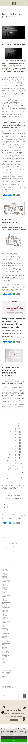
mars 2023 (4, 577)
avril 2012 (4, 647)
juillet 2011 (4, 658)
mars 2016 (4, 619)
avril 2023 (4, 576)
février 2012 (5, 650)
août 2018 (4, 614)
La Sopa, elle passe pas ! (13, 44)
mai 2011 (4, 660)
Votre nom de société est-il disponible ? (11, 554)
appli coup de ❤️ (6, 670)
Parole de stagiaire (8, 673)
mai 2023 (4, 574)
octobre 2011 (5, 654)
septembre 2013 (6, 633)
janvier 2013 (5, 640)
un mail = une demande (7, 553)
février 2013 (5, 639)
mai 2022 (4, 588)
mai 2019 (4, 608)
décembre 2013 (6, 630)
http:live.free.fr (12, 403)
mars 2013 (4, 637)
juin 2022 (4, 587)
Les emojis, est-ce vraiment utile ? (10, 548)
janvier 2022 (5, 593)
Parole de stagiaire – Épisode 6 (9, 550)
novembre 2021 (6, 595)
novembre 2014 (6, 621)
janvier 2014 (5, 629)
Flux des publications (7, 686)
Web (3, 676)
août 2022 (4, 584)
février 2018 (5, 618)
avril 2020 (4, 603)
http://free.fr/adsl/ (10, 516)
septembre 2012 (6, 643)
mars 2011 (4, 662)
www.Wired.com (12, 65)
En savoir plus (8, 734)
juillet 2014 (4, 625)
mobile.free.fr (6, 484)
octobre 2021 (5, 596)
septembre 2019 (6, 607)
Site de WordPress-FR (7, 689)
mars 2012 (4, 648)
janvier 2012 (5, 651)
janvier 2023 (5, 578)
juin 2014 (4, 626)
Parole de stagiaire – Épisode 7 (9, 546)
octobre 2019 (5, 606)
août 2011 (4, 656)
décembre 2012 (6, 641)
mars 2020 (4, 604)
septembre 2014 (6, 624)
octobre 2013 (5, 632)
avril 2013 (4, 636)
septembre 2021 (6, 598)
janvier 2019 (5, 611)
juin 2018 (4, 617)
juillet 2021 (4, 600)
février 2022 (5, 592)
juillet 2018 (4, 615)
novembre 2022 (6, 580)
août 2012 (4, 644)
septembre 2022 (6, 583)
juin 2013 (4, 634)
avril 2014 (4, 628)
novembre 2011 (5, 652)
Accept (14, 740)
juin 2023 (4, 573)
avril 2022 (4, 589)
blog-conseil (6, 672)
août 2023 (4, 572)
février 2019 (5, 610)
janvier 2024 (5, 570)
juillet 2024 (5, 569)
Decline (14, 737)
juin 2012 (4, 645)
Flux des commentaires (7, 687)
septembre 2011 (6, 655)
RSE (3, 675)
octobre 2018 (5, 613)
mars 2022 (4, 591)
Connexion (4, 684)
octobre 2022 (5, 581)
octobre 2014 (5, 622)
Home (4, 10)
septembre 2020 (6, 602)
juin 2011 (4, 659)
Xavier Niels (7, 387)
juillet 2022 (5, 585)
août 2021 (4, 599)
